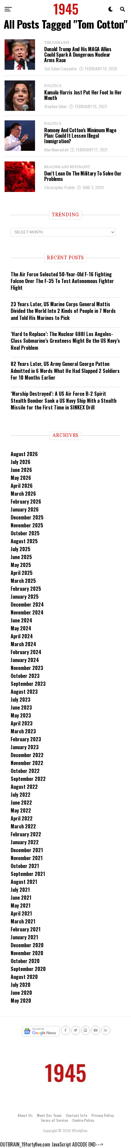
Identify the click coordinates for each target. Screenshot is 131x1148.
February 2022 (26, 834)
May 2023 (21, 715)
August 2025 (24, 541)
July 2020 (20, 984)
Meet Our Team (49, 1115)
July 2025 (20, 549)
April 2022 (22, 818)
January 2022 (25, 842)
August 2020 (24, 976)
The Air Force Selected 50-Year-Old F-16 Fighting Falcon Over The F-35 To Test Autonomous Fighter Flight (62, 281)
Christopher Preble (59, 187)
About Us (25, 1115)
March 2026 (23, 493)
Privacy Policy (102, 1115)
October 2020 (25, 961)
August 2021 (24, 881)
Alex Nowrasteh (56, 149)
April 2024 (22, 636)
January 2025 (25, 596)
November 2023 (27, 667)
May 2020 (21, 1000)
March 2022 (23, 826)
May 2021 (20, 905)
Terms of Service (54, 1120)
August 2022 (24, 786)
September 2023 (28, 683)
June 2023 (21, 707)
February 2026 (26, 501)
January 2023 (25, 747)
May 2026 (21, 477)
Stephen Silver (55, 106)
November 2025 (27, 525)
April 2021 (21, 913)
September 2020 (28, 969)
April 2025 (22, 572)
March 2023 (23, 731)
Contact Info (76, 1115)
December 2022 (27, 755)
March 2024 (23, 644)
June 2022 (21, 802)
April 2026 (22, 485)
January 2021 (24, 937)
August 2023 (24, 691)
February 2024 (26, 652)
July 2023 (20, 699)
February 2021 (26, 929)
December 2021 (27, 850)
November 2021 (27, 858)
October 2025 (25, 533)
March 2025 (23, 580)
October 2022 (25, 770)
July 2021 (20, 889)
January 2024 (25, 660)
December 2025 (27, 517)
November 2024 (27, 612)
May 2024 (21, 628)
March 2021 (23, 921)
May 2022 (21, 810)
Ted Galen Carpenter (60, 68)
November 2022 (27, 763)
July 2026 (20, 462)
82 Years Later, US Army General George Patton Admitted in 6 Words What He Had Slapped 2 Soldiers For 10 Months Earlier (65, 370)
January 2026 (25, 509)
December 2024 (27, 604)
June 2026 (21, 469)
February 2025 (26, 588)
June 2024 (21, 620)
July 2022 (20, 794)
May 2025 (21, 565)
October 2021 (25, 866)
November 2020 (27, 953)
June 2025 (21, 557)
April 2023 (22, 723)
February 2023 (26, 739)
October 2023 (25, 675)
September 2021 (28, 873)
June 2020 (21, 992)
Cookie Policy (83, 1120)
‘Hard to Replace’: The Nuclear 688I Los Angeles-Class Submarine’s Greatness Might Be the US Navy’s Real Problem (65, 340)
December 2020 (27, 945)
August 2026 (24, 454)
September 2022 (28, 778)
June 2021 (21, 897)
